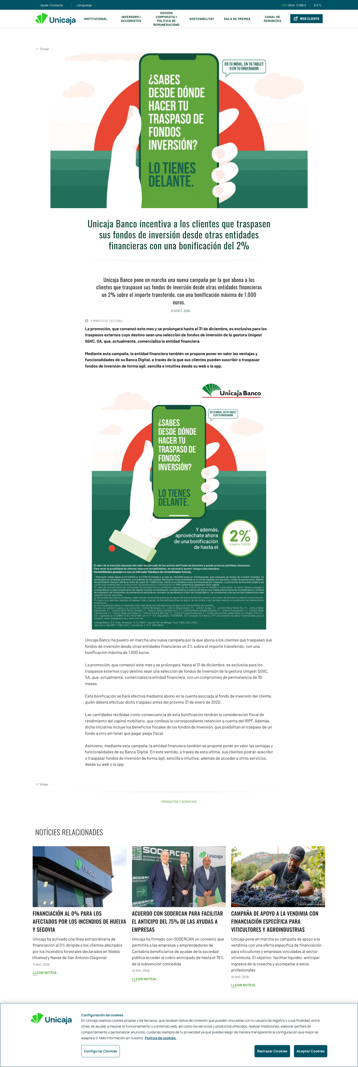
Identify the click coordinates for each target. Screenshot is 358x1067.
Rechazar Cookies (272, 1051)
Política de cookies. (161, 1038)
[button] (42, 49)
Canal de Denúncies (272, 19)
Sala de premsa (237, 19)
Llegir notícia (45, 972)
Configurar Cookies (100, 1051)
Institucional (96, 19)
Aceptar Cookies (311, 1051)
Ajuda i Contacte (51, 5)
